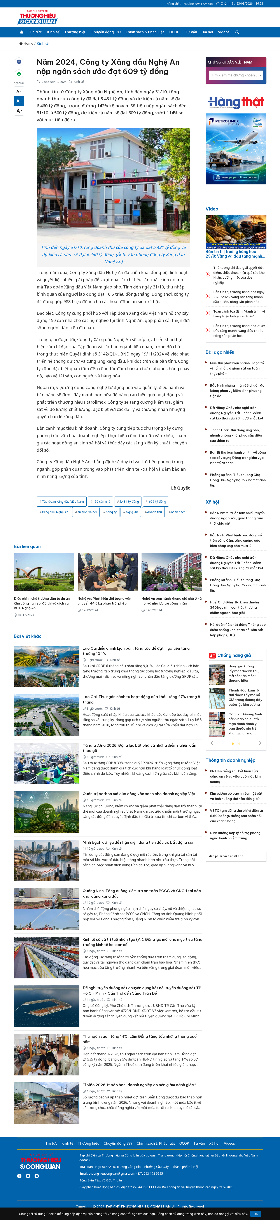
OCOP (174, 32)
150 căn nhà (101, 501)
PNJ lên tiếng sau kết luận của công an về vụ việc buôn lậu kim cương (235, 776)
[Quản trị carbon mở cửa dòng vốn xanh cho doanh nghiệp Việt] (46, 812)
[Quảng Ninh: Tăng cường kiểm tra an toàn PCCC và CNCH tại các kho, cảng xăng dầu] (46, 909)
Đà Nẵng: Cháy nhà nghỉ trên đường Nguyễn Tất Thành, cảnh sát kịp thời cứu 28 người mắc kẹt (236, 413)
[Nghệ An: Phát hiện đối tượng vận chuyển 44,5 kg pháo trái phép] (108, 572)
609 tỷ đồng (157, 501)
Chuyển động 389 (106, 32)
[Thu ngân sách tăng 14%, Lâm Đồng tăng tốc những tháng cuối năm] (46, 1055)
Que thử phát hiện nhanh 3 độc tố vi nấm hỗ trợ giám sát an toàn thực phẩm (237, 368)
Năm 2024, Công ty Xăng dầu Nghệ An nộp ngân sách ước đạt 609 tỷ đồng (108, 66)
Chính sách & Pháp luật (145, 32)
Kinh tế (53, 32)
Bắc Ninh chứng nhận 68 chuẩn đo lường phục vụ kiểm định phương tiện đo (237, 390)
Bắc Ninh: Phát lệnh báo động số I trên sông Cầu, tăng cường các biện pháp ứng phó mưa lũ (237, 540)
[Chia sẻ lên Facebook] (19, 61)
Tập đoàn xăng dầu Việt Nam (63, 501)
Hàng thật (173, 3)
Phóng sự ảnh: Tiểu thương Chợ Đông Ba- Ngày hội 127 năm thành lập (238, 480)
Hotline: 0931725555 (198, 3)
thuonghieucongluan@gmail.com (112, 1173)
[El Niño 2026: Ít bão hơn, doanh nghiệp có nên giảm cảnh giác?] (46, 1103)
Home (28, 43)
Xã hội (208, 32)
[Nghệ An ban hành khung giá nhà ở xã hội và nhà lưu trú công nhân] (172, 572)
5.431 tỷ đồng (129, 501)
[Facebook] (19, 1176)
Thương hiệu (75, 32)
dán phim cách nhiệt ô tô (226, 856)
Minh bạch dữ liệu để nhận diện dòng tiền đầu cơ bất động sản (138, 842)
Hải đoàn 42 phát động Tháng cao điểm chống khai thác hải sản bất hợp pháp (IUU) (238, 629)
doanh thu (154, 512)
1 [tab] (233, 744)
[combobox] (236, 75)
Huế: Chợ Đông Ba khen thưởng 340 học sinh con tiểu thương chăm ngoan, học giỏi (235, 607)
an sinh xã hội (87, 512)
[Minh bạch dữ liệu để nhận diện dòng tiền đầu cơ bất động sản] (46, 861)
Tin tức (35, 32)
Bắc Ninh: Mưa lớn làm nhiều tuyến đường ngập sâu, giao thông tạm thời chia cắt (237, 518)
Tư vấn (191, 32)
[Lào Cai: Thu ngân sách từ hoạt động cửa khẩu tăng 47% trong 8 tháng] (46, 715)
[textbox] (236, 75)
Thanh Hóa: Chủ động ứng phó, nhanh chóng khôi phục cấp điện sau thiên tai (236, 435)
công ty (111, 512)
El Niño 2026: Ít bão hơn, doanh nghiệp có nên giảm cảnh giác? (139, 1084)
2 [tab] (239, 744)
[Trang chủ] (21, 32)
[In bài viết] (19, 73)
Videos (223, 32)
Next (260, 743)
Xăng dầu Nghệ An (55, 512)
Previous (211, 743)
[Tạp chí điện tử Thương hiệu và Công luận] (40, 1161)
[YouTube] (28, 1176)
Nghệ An (132, 512)
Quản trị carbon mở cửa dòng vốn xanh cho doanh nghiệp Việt (139, 793)
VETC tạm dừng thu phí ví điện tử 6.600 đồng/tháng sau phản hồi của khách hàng (236, 815)
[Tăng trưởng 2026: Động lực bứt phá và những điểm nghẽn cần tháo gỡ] (46, 764)
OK (256, 1214)
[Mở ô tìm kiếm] (236, 32)
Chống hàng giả (234, 655)
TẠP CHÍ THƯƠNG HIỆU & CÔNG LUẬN (138, 1206)
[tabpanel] (236, 702)
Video (212, 209)
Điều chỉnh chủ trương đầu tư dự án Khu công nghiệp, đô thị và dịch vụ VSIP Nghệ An (42, 603)
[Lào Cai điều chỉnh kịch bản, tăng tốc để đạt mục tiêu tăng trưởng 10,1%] (46, 667)
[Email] (37, 1176)
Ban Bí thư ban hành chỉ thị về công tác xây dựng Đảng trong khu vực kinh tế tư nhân (238, 457)
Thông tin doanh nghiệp (231, 760)
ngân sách (178, 512)
